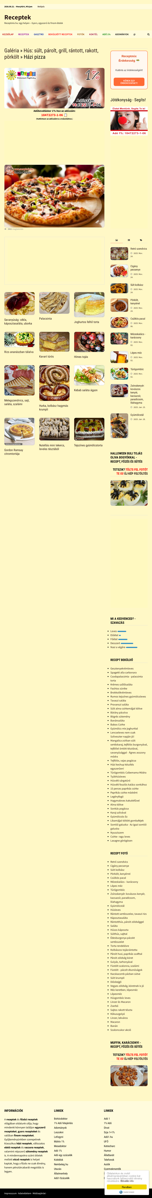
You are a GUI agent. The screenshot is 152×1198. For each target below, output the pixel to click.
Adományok (122, 34)
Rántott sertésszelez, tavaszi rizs (128, 913)
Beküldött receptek (60, 34)
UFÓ (106, 1141)
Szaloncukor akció (120, 1030)
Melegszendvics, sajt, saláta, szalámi (16, 402)
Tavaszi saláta (118, 700)
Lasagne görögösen (121, 840)
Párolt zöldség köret (121, 957)
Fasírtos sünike (118, 688)
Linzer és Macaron (120, 1002)
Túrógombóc (137, 369)
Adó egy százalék (63, 1155)
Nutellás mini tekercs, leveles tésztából (52, 447)
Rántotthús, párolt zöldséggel (127, 921)
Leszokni (58, 1132)
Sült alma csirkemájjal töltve (126, 708)
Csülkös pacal (137, 318)
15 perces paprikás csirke (124, 788)
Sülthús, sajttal (118, 933)
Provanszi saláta (119, 704)
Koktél (93, 34)
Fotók (80, 34)
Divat (106, 1127)
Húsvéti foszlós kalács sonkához (128, 784)
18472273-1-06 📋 (54, 115)
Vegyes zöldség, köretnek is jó (127, 986)
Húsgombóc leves (120, 998)
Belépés (41, 6)
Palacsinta (45, 318)
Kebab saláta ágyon (86, 390)
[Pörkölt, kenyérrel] (119, 300)
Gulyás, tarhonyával (121, 961)
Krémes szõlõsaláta (121, 684)
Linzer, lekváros (119, 1018)
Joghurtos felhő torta (86, 322)
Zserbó (114, 1006)
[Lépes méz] (119, 353)
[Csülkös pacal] (119, 319)
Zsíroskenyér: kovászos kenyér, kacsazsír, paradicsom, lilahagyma (137, 394)
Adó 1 (107, 1118)
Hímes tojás (81, 357)
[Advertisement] (54, 141)
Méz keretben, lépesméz (124, 990)
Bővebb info (127, 1181)
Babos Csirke (117, 724)
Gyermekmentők (112, 1168)
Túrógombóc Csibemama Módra (128, 772)
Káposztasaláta (119, 917)
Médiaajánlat (39, 1193)
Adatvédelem (24, 1193)
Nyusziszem (117, 832)
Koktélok (58, 1159)
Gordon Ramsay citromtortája (13, 452)
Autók (107, 1164)
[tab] (116, 240)
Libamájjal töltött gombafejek (127, 820)
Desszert (115, 643)
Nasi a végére (118, 647)
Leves (113, 631)
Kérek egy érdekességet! (129, 81)
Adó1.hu (108, 1136)
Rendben (127, 1187)
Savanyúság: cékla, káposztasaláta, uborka (18, 321)
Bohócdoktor (60, 1118)
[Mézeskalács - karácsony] (119, 334)
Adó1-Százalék (61, 1178)
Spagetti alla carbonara (123, 672)
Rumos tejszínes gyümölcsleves (128, 696)
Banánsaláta (117, 720)
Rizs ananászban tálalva (19, 352)
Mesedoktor (60, 1146)
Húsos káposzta (119, 929)
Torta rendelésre (119, 945)
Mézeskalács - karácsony (137, 335)
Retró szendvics (138, 248)
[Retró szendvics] (119, 249)
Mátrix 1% (59, 1141)
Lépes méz (136, 352)
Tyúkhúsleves (118, 776)
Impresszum (10, 1193)
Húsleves (115, 909)
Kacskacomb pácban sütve (125, 974)
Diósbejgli (115, 982)
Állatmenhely (61, 1173)
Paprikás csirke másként (123, 792)
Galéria (11, 50)
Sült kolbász (136, 284)
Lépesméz (116, 994)
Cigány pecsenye (135, 268)
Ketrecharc (109, 1146)
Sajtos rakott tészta (121, 1010)
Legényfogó (117, 796)
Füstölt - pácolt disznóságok (126, 970)
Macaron (115, 1022)
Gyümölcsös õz (119, 816)
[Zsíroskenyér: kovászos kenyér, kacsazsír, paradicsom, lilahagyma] (119, 386)
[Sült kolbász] (119, 285)
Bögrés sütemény (120, 716)
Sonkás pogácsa (119, 808)
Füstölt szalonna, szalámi (124, 966)
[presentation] (116, 240)
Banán (114, 1026)
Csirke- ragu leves (120, 836)
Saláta (114, 925)
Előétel (114, 635)
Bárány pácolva (119, 712)
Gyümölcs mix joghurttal (124, 728)
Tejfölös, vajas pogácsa (123, 760)
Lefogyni (58, 1136)
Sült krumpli (117, 978)
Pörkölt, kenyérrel (135, 301)
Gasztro (39, 34)
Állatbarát (109, 1155)
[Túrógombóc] (119, 369)
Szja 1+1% (109, 1132)
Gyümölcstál (137, 414)
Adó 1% (106, 34)
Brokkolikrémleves (121, 692)
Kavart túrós (46, 356)
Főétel (114, 639)
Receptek (17, 17)
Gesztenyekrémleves (122, 668)
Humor (107, 1150)
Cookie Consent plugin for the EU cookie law (126, 1192)
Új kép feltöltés (136, 473)
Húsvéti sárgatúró (120, 780)
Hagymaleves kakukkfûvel (125, 800)
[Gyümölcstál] (119, 415)
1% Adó (108, 1123)
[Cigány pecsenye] (119, 266)
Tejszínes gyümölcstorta (88, 445)
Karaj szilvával (118, 812)
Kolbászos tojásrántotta (123, 949)
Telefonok (109, 1159)
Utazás (57, 1168)
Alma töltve (116, 804)
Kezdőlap (8, 34)
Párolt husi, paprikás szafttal (126, 953)
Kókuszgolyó (117, 1014)
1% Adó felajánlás (63, 1123)
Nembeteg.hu (61, 1164)
